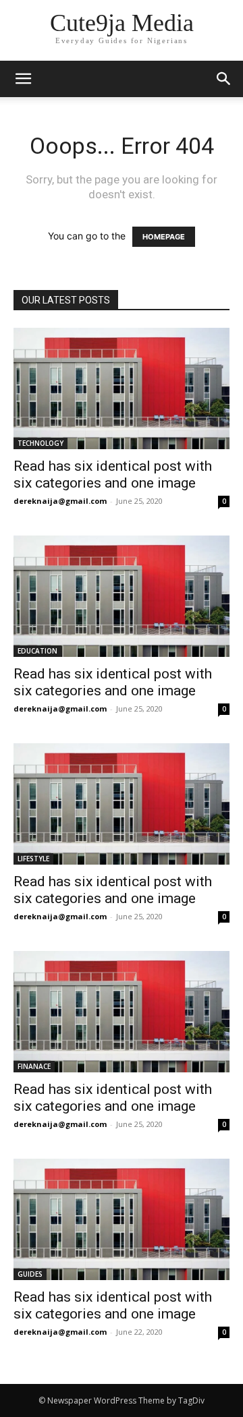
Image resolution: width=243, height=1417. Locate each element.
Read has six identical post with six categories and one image (113, 474)
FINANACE (34, 1066)
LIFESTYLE (33, 858)
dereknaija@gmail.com (60, 501)
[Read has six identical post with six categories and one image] (122, 388)
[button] (224, 79)
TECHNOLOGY (40, 443)
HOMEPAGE (163, 236)
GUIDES (30, 1274)
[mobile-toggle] (23, 79)
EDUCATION (37, 651)
